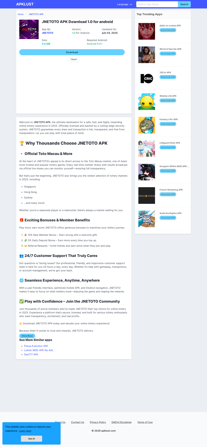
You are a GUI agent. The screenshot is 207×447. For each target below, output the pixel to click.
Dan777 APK (31, 354)
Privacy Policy (98, 422)
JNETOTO (47, 32)
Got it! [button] (31, 438)
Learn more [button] (25, 431)
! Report (73, 59)
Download (72, 52)
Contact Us (77, 422)
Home (20, 14)
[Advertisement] (73, 86)
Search (184, 4)
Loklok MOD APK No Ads (38, 350)
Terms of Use (145, 422)
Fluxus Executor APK (36, 345)
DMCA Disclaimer (122, 422)
